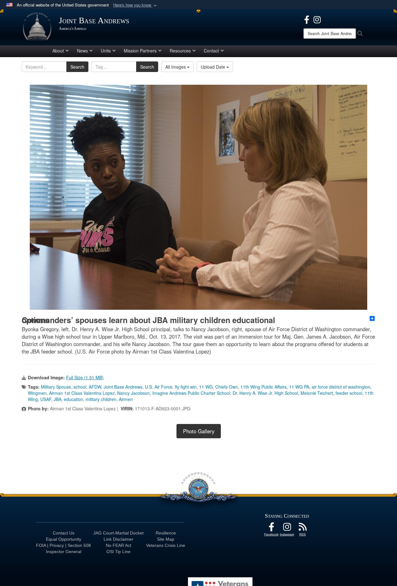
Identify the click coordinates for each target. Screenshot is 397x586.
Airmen (126, 399)
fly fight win (186, 387)
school (80, 387)
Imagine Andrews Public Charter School (191, 393)
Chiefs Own (226, 387)
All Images (176, 67)
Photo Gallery (198, 431)
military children (101, 399)
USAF (45, 399)
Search (77, 67)
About (58, 50)
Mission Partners (140, 50)
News (82, 50)
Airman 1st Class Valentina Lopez (82, 393)
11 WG (206, 387)
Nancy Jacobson (133, 393)
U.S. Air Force (158, 387)
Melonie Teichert (317, 393)
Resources (180, 50)
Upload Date (213, 67)
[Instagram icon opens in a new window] (317, 19)
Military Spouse (56, 387)
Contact (211, 50)
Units (106, 50)
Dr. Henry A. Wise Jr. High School (265, 393)
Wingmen (37, 393)
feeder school (349, 393)
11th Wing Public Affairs (263, 387)
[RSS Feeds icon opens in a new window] (302, 528)
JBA (57, 399)
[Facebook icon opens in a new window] (306, 19)
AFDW (95, 387)
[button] (135, 5)
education (73, 399)
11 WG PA (299, 387)
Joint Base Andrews (123, 387)
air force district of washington (341, 387)
